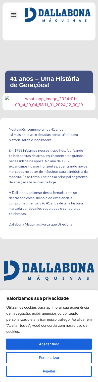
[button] (14, 15)
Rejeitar (49, 371)
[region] (49, 336)
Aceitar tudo (49, 344)
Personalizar (49, 357)
